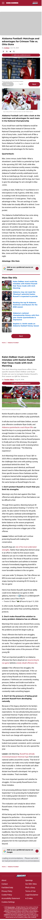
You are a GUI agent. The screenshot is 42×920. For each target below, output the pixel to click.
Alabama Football (13, 342)
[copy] (14, 51)
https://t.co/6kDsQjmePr (30, 596)
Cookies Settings (8, 902)
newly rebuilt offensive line (27, 663)
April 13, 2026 (33, 601)
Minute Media (11, 907)
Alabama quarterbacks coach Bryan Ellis (17, 427)
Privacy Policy (7, 891)
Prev (8, 84)
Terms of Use (30, 891)
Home (4, 342)
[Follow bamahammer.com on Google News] (37, 268)
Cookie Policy (7, 895)
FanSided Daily (7, 888)
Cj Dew (6, 48)
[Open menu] (3, 3)
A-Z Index (29, 898)
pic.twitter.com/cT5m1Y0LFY (13, 599)
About (4, 880)
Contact (5, 884)
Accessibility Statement (11, 898)
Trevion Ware (9, 379)
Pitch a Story (30, 888)
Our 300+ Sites (31, 884)
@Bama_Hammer (9, 596)
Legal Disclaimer (31, 895)
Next (34, 84)
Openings (29, 880)
